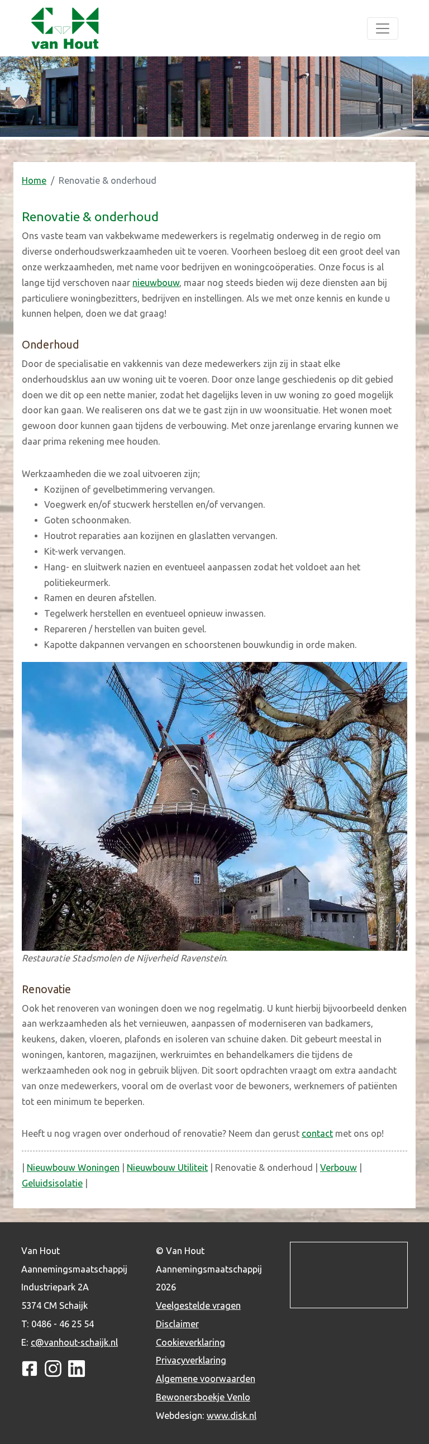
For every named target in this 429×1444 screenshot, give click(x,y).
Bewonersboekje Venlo (203, 1397)
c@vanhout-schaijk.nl (74, 1342)
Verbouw (338, 1167)
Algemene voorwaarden (205, 1379)
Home (34, 180)
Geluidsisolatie (52, 1183)
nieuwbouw (155, 283)
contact (317, 1133)
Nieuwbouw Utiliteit (167, 1167)
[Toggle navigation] (382, 28)
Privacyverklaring (191, 1360)
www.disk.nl (231, 1415)
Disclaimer (177, 1324)
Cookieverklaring (190, 1342)
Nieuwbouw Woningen (73, 1167)
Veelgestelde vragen (198, 1305)
